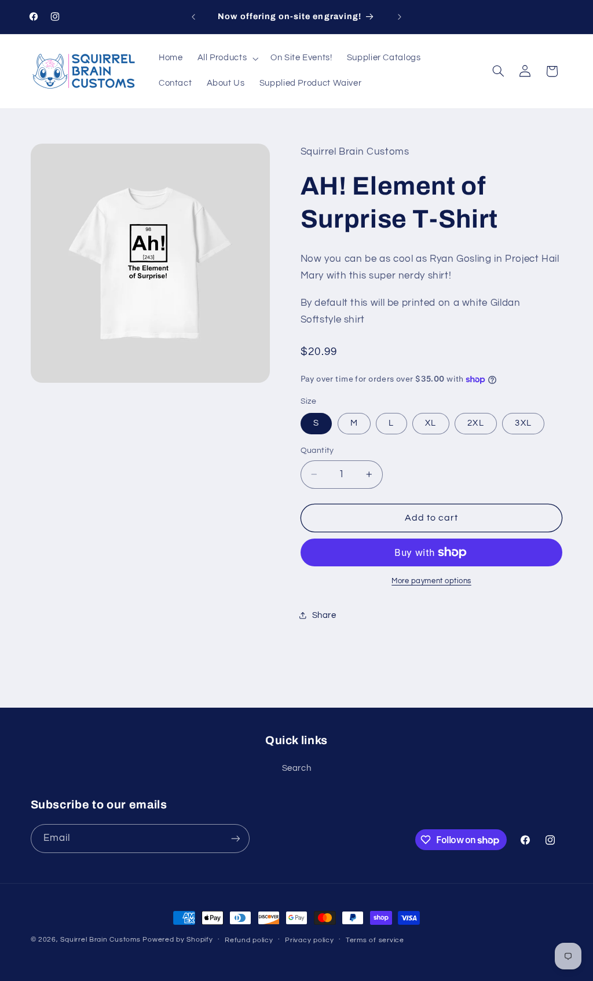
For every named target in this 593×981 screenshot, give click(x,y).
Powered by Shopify (177, 939)
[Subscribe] (235, 838)
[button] (226, 58)
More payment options (431, 581)
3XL (523, 423)
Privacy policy (309, 940)
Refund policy (249, 940)
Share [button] (324, 615)
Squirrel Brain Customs (100, 939)
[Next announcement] (399, 16)
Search (297, 768)
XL (430, 423)
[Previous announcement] (193, 16)
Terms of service (375, 940)
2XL (475, 423)
